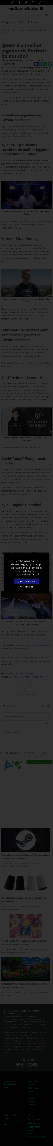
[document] (26, 573)
